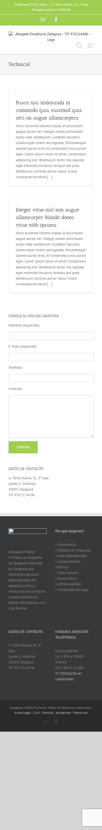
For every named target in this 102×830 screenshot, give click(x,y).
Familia (47, 712)
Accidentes (63, 712)
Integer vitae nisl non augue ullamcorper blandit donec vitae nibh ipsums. (47, 217)
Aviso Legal (22, 712)
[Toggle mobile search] (79, 45)
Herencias (80, 712)
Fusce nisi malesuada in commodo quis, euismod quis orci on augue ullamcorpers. (49, 110)
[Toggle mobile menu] (91, 45)
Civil (36, 712)
